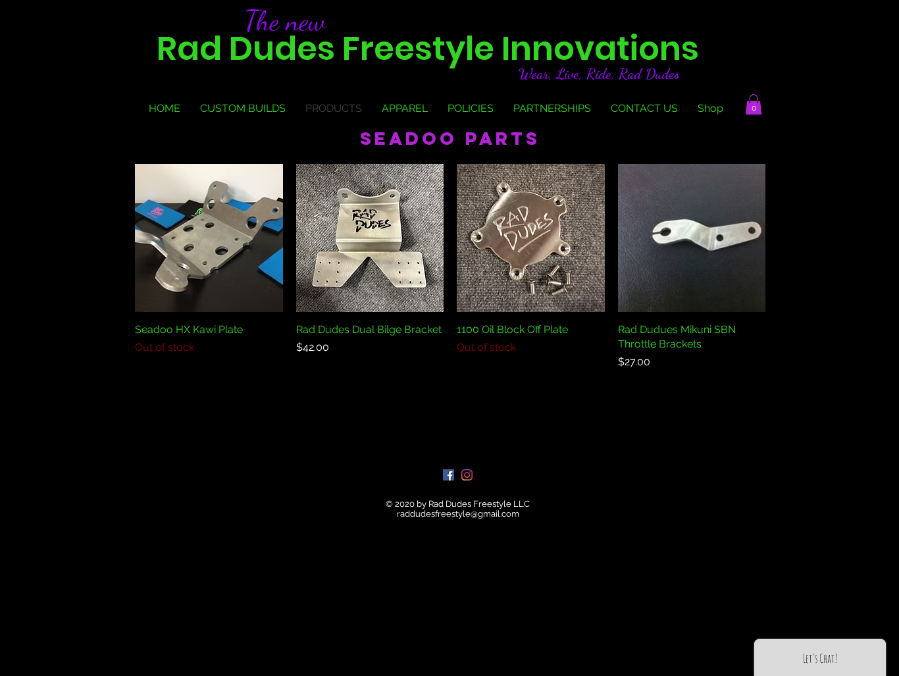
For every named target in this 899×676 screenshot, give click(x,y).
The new (285, 20)
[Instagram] (467, 475)
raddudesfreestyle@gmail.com (458, 514)
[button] (753, 104)
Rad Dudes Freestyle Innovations (428, 48)
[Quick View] (209, 238)
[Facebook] (448, 475)
